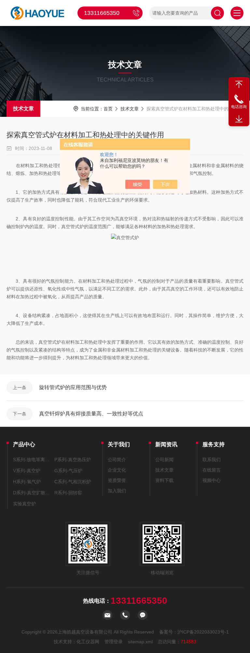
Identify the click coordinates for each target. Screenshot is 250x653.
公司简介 (117, 459)
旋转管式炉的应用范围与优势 (73, 387)
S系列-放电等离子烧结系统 (32, 459)
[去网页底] (239, 119)
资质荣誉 (117, 480)
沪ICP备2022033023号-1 (203, 632)
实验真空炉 (24, 503)
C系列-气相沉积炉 (72, 481)
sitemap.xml (140, 641)
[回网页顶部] (239, 84)
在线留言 (211, 470)
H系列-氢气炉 (27, 481)
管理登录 (113, 641)
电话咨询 (239, 107)
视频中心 (211, 480)
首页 (108, 108)
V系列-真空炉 (26, 470)
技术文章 (23, 108)
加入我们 (117, 490)
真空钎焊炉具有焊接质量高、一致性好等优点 (91, 413)
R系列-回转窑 (68, 492)
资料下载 (164, 480)
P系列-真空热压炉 (72, 459)
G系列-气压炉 (68, 470)
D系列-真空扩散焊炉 (32, 492)
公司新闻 (164, 459)
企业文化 (117, 470)
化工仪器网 (87, 641)
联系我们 (211, 459)
